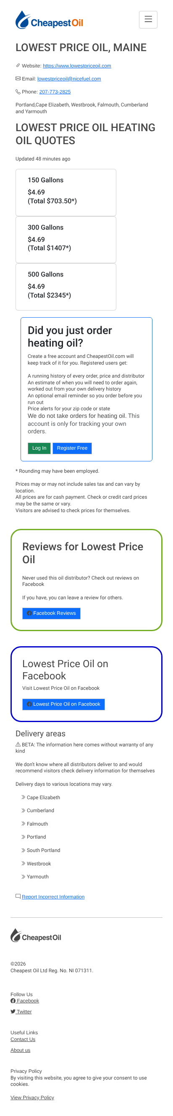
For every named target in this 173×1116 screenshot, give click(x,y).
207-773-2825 (55, 92)
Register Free (72, 448)
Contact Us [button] (22, 1039)
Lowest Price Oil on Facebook (66, 704)
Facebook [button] (27, 1001)
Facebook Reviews (54, 613)
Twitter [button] (23, 1012)
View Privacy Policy (32, 1097)
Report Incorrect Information (53, 897)
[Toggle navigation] (148, 19)
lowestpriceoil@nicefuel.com (69, 79)
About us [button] (20, 1050)
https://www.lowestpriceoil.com (77, 66)
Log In (39, 448)
